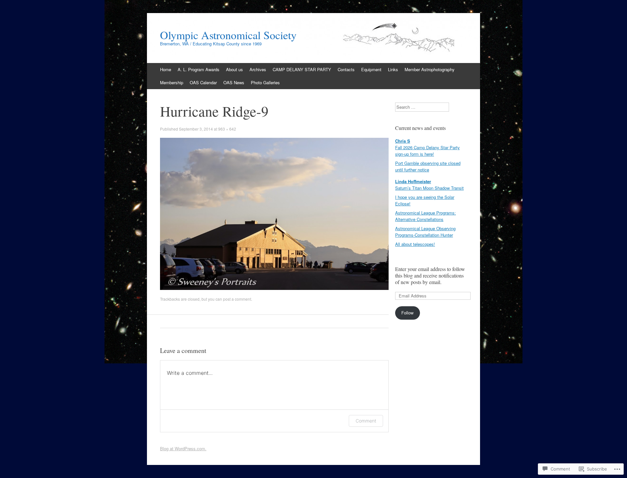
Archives (257, 69)
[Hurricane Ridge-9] (274, 288)
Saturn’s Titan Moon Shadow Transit (429, 188)
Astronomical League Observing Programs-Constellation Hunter (425, 231)
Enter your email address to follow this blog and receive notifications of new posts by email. (430, 275)
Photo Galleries (265, 82)
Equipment (371, 69)
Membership (171, 82)
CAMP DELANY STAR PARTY (302, 69)
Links (393, 69)
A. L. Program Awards (198, 69)
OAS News (233, 82)
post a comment (237, 299)
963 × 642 (227, 129)
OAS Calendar (203, 82)
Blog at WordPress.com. (183, 448)
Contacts (346, 69)
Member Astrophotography (430, 69)
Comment (366, 420)
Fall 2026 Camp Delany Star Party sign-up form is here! (427, 150)
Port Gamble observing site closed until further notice (427, 166)
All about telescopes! (415, 244)
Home (165, 69)
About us (234, 69)
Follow (407, 313)
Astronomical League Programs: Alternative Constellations (425, 216)
